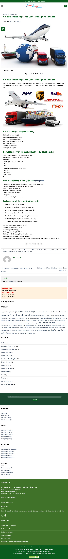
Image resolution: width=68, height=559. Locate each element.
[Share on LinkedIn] (38, 244)
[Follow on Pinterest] (5, 515)
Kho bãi (3, 375)
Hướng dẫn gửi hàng (6, 439)
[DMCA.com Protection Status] (34, 557)
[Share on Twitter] (29, 244)
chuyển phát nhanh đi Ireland (18, 318)
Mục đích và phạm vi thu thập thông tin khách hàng (14, 541)
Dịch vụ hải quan (34, 320)
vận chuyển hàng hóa (53, 327)
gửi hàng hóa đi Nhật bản (33, 323)
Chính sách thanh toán (7, 532)
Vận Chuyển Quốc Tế (6, 384)
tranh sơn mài (12, 327)
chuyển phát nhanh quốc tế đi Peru (53, 315)
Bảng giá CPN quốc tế (7, 430)
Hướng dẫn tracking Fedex (8, 457)
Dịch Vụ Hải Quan (5, 362)
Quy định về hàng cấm (7, 468)
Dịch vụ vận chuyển (49, 320)
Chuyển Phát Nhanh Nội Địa (8, 346)
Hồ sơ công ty (5, 415)
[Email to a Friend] (32, 244)
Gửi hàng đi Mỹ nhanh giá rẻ (17, 325)
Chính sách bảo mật (6, 535)
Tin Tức (38, 547)
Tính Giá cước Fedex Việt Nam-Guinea (34, 327)
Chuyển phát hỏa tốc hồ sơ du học (24, 312)
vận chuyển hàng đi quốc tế (25, 333)
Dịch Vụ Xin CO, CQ (6, 368)
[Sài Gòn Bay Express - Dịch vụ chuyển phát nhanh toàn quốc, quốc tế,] (34, 6)
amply (2, 312)
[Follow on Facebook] (2, 515)
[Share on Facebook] (26, 244)
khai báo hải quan (51, 325)
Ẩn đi (41, 73)
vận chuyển (45, 327)
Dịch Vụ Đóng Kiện (6, 352)
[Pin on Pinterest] (35, 244)
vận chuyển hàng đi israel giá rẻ (13, 333)
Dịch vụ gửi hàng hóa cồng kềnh (23, 320)
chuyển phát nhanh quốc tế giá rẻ (38, 315)
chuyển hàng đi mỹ (8, 312)
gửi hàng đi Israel (7, 325)
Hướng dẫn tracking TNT (7, 455)
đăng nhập (11, 281)
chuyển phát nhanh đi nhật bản (30, 318)
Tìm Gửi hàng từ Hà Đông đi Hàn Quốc (24, 251)
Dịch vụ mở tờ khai (41, 320)
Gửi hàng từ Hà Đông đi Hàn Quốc (54, 249)
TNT (8, 327)
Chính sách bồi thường (7, 472)
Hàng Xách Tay (5, 371)
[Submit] (65, 6)
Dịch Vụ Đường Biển (6, 355)
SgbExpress (39, 180)
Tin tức (3, 378)
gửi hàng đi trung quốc (37, 325)
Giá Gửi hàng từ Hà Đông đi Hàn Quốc (38, 249)
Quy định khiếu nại (5, 470)
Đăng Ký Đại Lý (24, 547)
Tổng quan (4, 413)
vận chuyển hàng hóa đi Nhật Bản (29, 330)
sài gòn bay (17, 21)
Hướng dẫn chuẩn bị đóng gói (9, 449)
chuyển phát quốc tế (58, 318)
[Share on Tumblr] (41, 244)
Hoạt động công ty (6, 538)
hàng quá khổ (45, 325)
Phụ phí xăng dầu (5, 474)
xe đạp (34, 333)
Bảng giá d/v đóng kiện (7, 434)
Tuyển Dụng (32, 547)
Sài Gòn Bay (58, 325)
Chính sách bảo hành (6, 529)
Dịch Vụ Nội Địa (5, 365)
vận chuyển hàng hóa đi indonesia (15, 330)
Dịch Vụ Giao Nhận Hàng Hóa (8, 359)
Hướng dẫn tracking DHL (7, 453)
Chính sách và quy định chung (8, 525)
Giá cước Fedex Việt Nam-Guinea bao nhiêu (19, 323)
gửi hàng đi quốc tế (28, 325)
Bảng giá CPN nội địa (6, 432)
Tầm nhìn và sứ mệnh (6, 420)
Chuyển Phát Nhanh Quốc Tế (10, 14)
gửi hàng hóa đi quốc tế (47, 323)
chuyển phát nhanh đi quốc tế (44, 318)
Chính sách (4, 343)
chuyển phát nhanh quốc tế (18, 315)
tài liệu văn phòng (20, 327)
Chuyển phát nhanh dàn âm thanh (43, 312)
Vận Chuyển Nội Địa (6, 381)
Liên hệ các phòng (6, 418)
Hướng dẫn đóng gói (6, 436)
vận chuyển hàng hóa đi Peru (42, 330)
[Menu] (2, 6)
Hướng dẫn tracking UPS (7, 451)
